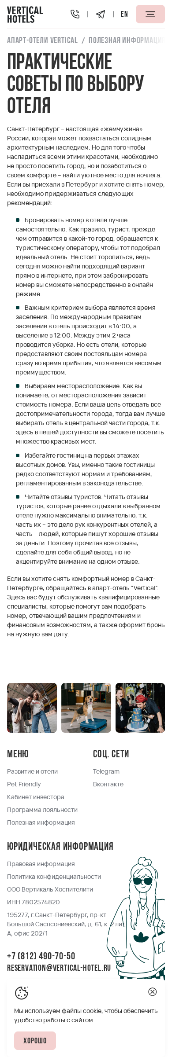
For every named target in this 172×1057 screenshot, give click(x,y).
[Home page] (25, 14)
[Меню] (150, 14)
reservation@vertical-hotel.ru (59, 968)
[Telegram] (100, 14)
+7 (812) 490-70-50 (41, 956)
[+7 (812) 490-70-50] (75, 14)
